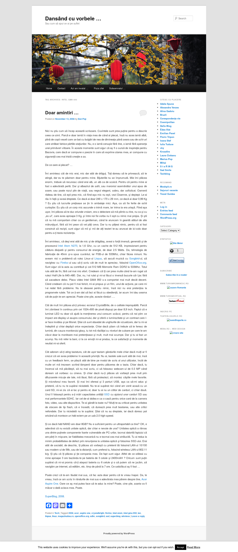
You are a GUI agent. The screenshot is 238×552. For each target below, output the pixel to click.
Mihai (163, 162)
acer (76, 513)
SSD (107, 394)
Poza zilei (99, 88)
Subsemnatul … (117, 88)
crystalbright (97, 513)
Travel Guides (167, 194)
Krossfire (165, 151)
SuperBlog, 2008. (55, 496)
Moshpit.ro (166, 186)
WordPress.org (168, 217)
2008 (70, 513)
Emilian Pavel (167, 133)
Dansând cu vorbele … (73, 18)
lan (139, 513)
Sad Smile (165, 170)
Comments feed (168, 214)
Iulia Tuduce (166, 144)
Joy (162, 148)
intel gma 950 (130, 513)
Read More (193, 547)
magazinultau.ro (66, 516)
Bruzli (163, 114)
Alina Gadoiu (167, 111)
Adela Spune (167, 103)
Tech (57, 513)
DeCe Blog (165, 126)
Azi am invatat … (79, 88)
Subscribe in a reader (176, 274)
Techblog (165, 173)
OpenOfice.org (137, 262)
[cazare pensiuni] (176, 302)
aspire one (85, 513)
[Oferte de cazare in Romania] (176, 287)
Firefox (64, 262)
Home (49, 88)
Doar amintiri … (62, 112)
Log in (163, 206)
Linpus (98, 258)
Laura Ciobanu (168, 155)
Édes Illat (165, 129)
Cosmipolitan (167, 122)
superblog (115, 516)
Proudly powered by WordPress (119, 533)
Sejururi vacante (169, 190)
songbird (100, 516)
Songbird (134, 258)
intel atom (117, 513)
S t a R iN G (166, 166)
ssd (107, 516)
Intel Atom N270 (67, 245)
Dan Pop (82, 118)
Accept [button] (180, 547)
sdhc (92, 516)
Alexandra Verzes (169, 107)
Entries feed (166, 210)
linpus (48, 516)
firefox (108, 513)
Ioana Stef (165, 140)
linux (54, 516)
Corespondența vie (170, 118)
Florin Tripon (167, 137)
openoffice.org (82, 516)
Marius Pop (166, 159)
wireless (125, 516)
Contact (61, 88)
